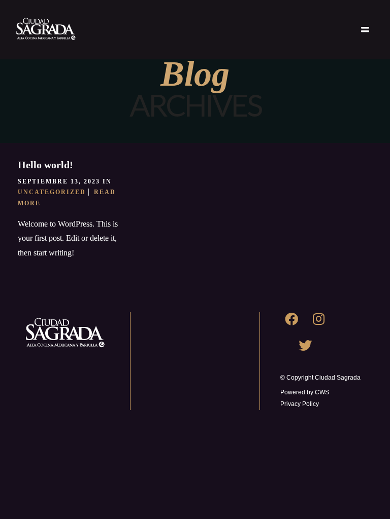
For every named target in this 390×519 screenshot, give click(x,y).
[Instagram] (325, 325)
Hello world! (45, 164)
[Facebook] (298, 325)
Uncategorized (52, 192)
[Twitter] (312, 352)
